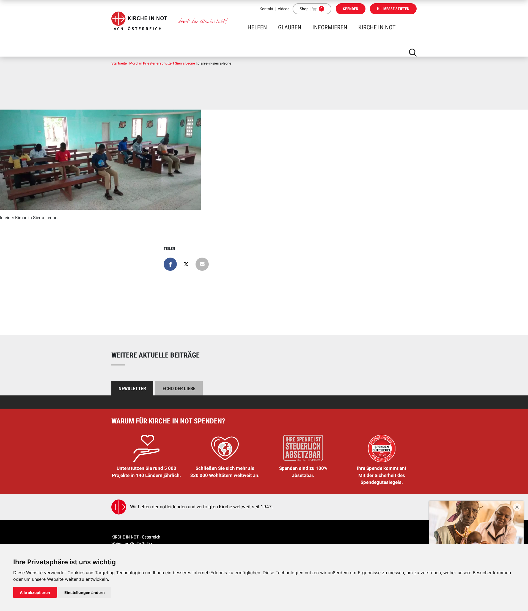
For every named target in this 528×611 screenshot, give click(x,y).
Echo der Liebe (179, 388)
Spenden (350, 9)
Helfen (257, 27)
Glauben (289, 27)
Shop (304, 9)
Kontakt (266, 9)
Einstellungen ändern (84, 592)
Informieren (329, 27)
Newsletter (132, 388)
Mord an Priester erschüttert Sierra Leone (162, 63)
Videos (283, 9)
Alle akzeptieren (35, 592)
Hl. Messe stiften (393, 9)
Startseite (119, 63)
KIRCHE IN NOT (376, 27)
